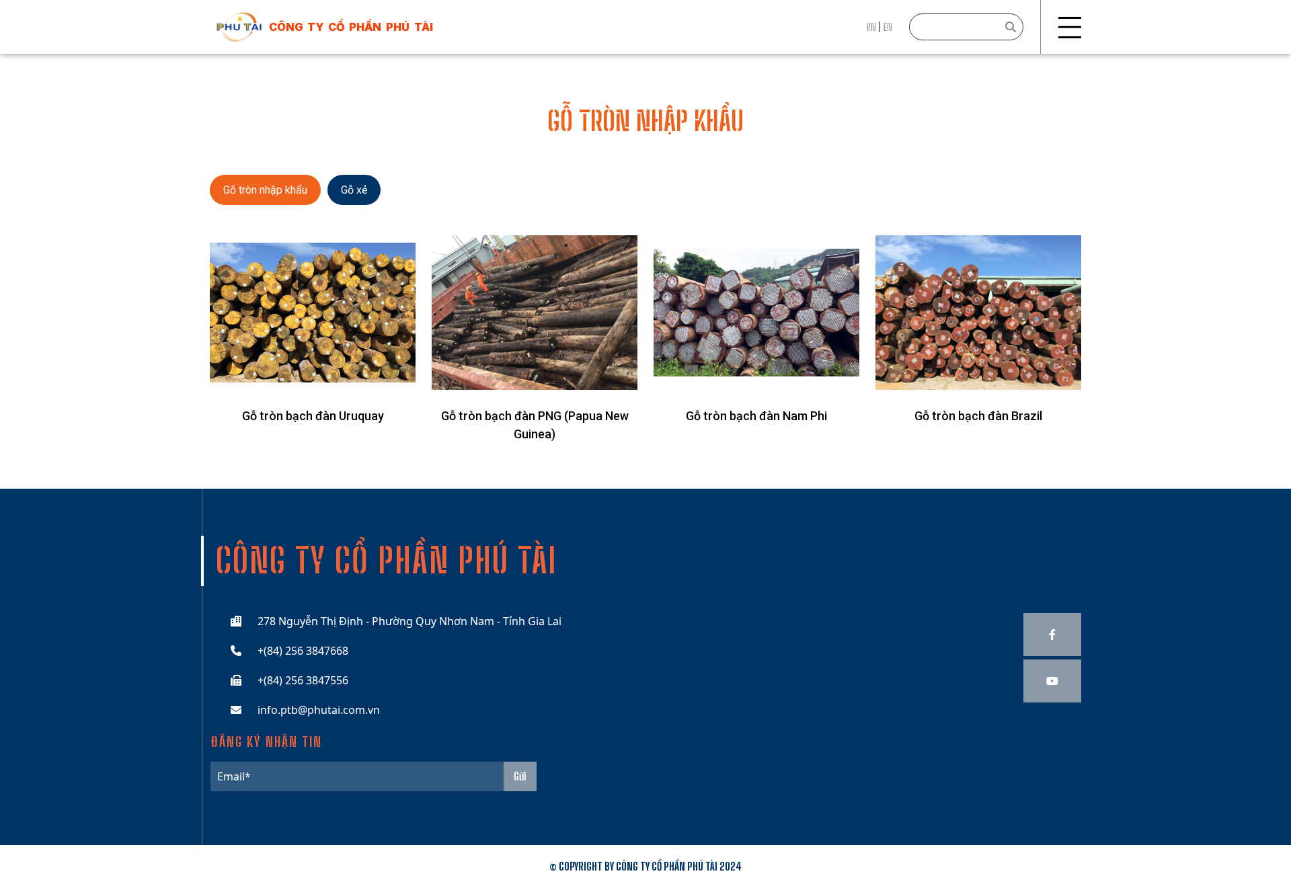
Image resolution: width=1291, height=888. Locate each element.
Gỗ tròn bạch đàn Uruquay (313, 416)
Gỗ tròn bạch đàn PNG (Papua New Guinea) (535, 425)
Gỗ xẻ (354, 190)
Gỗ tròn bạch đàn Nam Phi (756, 416)
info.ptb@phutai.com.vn (319, 709)
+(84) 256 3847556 (303, 680)
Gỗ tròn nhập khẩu (265, 190)
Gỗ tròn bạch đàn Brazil (978, 416)
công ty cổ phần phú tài (351, 27)
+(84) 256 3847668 (303, 650)
